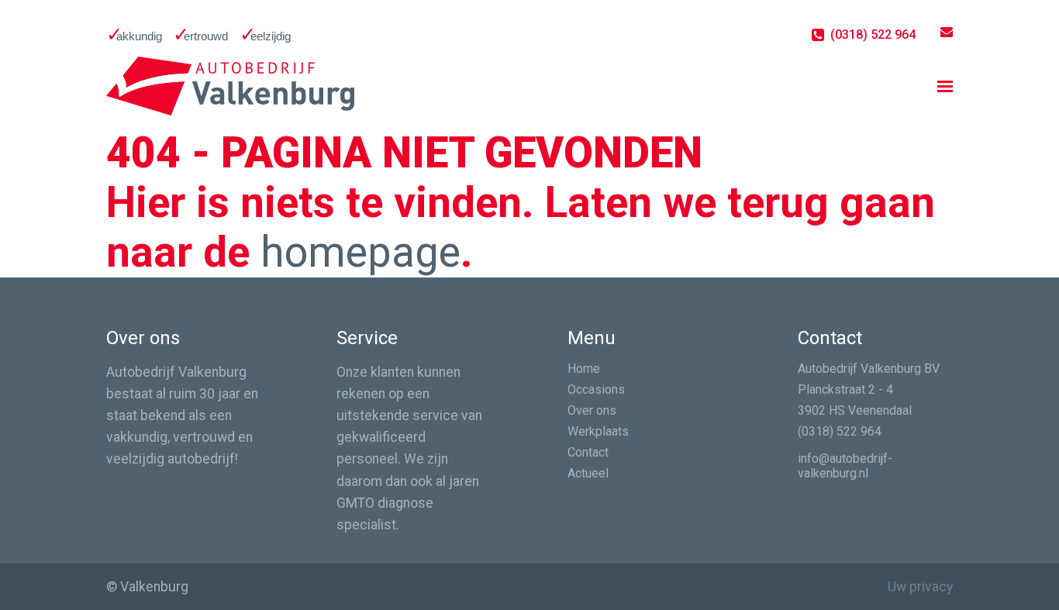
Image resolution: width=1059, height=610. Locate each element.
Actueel (588, 473)
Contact (588, 452)
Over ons (591, 410)
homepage (360, 252)
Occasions (596, 389)
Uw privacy (920, 586)
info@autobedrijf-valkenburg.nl (845, 466)
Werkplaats (598, 431)
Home (583, 368)
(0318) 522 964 (839, 431)
